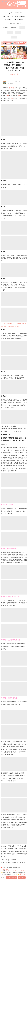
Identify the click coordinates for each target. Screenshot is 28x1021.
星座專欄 (19, 23)
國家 (8, 95)
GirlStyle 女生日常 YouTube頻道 (15, 871)
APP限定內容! (18, 13)
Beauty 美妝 (9, 13)
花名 (12, 98)
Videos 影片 (5, 27)
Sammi (11, 81)
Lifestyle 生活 (8, 19)
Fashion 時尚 (6, 16)
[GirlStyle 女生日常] (14, 4)
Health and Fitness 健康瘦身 (18, 16)
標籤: (3, 877)
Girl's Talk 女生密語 (18, 19)
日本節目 (12, 88)
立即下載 (22, 874)
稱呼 (18, 95)
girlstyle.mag (4, 869)
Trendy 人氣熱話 (11, 23)
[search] (25, 5)
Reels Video (14, 27)
